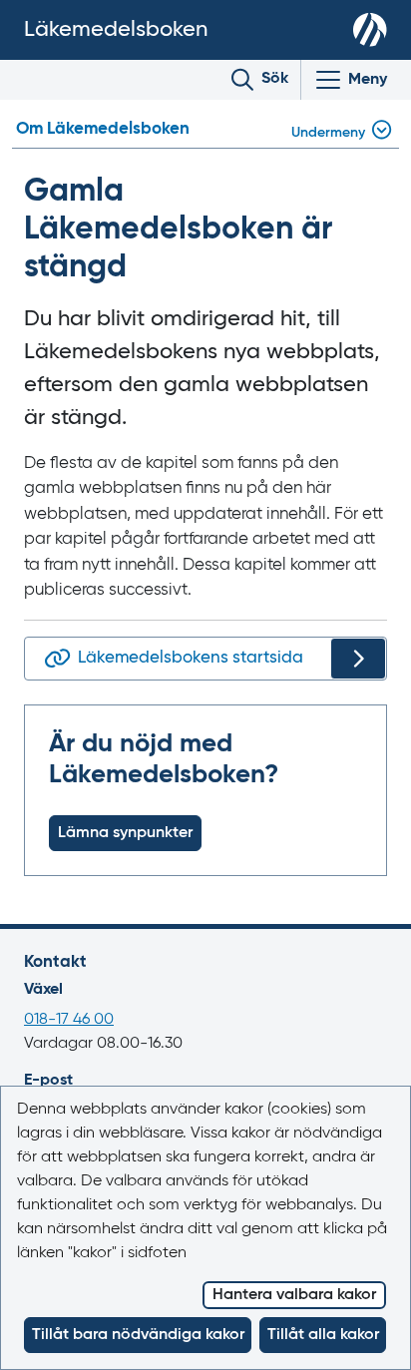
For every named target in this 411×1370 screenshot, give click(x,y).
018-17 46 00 (69, 1020)
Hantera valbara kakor (294, 1295)
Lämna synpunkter (125, 833)
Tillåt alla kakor (323, 1335)
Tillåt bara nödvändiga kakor (138, 1335)
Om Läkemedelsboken (103, 129)
